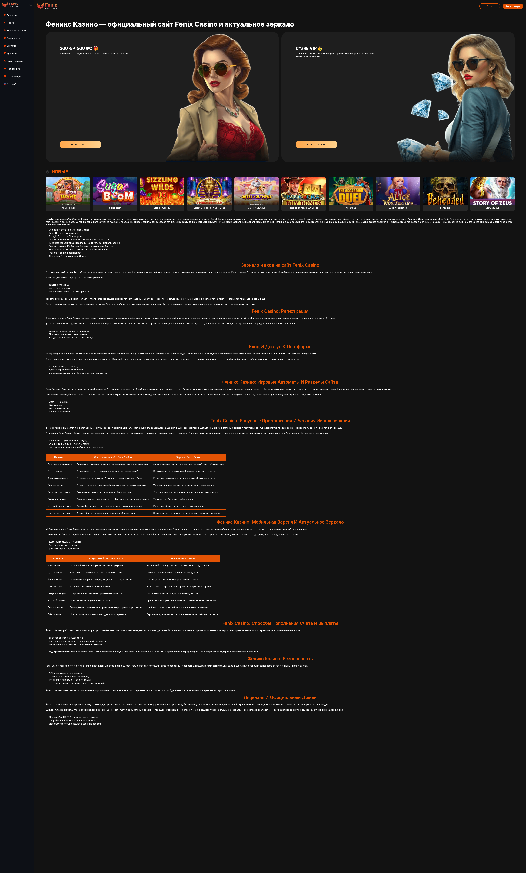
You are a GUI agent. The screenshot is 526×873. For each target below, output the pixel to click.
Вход (490, 6)
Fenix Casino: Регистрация (63, 233)
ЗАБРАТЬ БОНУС (80, 144)
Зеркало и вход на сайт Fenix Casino (69, 229)
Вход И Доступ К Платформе (65, 236)
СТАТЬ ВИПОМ (316, 144)
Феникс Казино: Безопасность (66, 252)
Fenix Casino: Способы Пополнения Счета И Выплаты (78, 249)
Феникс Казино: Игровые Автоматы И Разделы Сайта (79, 239)
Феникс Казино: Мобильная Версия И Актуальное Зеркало (81, 246)
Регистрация (513, 6)
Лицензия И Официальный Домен (67, 256)
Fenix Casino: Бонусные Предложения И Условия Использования (84, 242)
